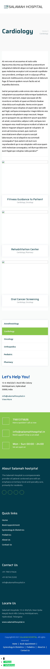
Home (44, 31)
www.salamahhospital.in (13, 622)
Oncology (29, 202)
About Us (6, 540)
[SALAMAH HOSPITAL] (25, 7)
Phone (8, 662)
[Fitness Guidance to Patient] (24, 178)
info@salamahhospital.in (13, 396)
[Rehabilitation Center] (24, 228)
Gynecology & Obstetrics (13, 530)
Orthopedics (10, 347)
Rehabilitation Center (25, 249)
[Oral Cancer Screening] (24, 278)
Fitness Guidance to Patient (25, 199)
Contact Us (7, 545)
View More (7, 399)
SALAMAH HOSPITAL (28, 637)
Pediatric (8, 354)
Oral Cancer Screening (25, 299)
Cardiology (21, 202)
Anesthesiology (11, 323)
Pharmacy (29, 252)
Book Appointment (11, 525)
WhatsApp (10, 665)
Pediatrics (6, 535)
